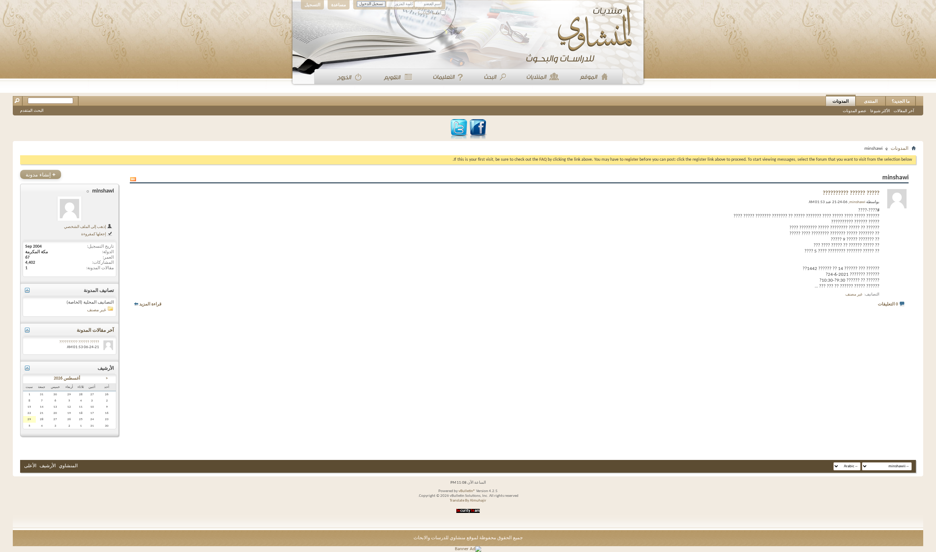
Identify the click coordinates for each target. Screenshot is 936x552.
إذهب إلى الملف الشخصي (85, 227)
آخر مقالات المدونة (95, 330)
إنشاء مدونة (41, 174)
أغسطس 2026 (67, 378)
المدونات (841, 101)
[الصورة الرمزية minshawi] (69, 209)
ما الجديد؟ (901, 101)
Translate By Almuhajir (468, 501)
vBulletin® (466, 491)
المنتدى (871, 101)
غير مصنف (854, 295)
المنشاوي (68, 466)
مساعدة (338, 4)
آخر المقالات (904, 111)
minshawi (103, 191)
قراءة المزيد (150, 304)
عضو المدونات (855, 111)
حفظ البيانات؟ (429, 13)
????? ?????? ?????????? (851, 193)
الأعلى (30, 466)
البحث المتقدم (32, 110)
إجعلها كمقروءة (94, 234)
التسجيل (312, 4)
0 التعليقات (888, 304)
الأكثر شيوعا (880, 111)
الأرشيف (47, 466)
